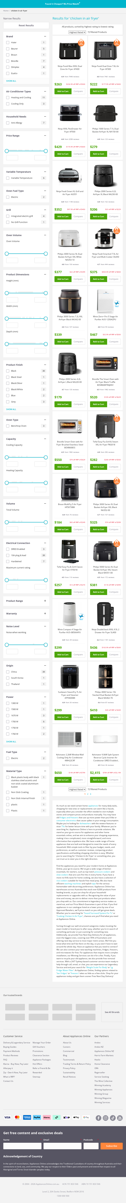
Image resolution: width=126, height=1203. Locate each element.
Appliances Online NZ (104, 1051)
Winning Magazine (102, 1098)
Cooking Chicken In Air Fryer (70, 916)
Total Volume (12, 509)
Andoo (97, 1042)
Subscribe (111, 1145)
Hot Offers (37, 1064)
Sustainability (69, 1072)
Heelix (97, 1059)
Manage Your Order (42, 1042)
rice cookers (62, 880)
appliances (93, 805)
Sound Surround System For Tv (98, 913)
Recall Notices (69, 1076)
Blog (65, 1055)
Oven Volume (13, 241)
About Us (67, 1042)
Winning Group (101, 1093)
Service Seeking (101, 1076)
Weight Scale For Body (96, 967)
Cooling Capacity (14, 444)
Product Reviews (10, 1055)
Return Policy (85, 1064)
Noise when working (16, 632)
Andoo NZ (99, 1046)
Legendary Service (21, 1042)
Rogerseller (99, 1072)
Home (6, 10)
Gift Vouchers (39, 1046)
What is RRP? (9, 1076)
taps (94, 883)
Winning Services (102, 1102)
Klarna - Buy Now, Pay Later (15, 1064)
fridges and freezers (69, 817)
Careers (66, 1046)
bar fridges (62, 973)
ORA (96, 1068)
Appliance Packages (42, 1059)
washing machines (72, 883)
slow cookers (62, 874)
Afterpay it (8, 1068)
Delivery (7, 1042)
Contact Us (8, 1081)
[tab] (26, 37)
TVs (63, 826)
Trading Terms (69, 1064)
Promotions (38, 1051)
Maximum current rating (18, 567)
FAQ (5, 1059)
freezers (75, 973)
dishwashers (85, 823)
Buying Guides (9, 1046)
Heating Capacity (14, 470)
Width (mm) (12, 306)
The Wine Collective (103, 1081)
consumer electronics (66, 820)
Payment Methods (11, 1051)
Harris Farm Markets (104, 1055)
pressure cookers (102, 871)
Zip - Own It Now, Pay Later (15, 1072)
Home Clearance (102, 1064)
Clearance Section (41, 1055)
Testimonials (69, 1059)
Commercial (68, 1051)
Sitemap (36, 1076)
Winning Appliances (103, 1089)
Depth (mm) (12, 331)
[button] (26, 37)
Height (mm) (12, 280)
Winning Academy (102, 1085)
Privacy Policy (69, 1068)
